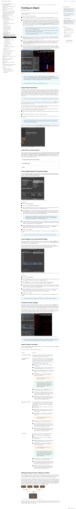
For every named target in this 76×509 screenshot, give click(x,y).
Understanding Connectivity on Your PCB (8, 23)
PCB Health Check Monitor (7, 28)
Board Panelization (5, 31)
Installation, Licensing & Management (8, 65)
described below (56, 17)
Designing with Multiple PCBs (7, 59)
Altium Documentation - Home (7, 71)
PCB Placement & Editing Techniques (8, 19)
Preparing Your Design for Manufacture (8, 58)
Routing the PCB (5, 24)
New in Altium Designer (6, 5)
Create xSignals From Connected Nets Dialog (69, 32)
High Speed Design (40, 4)
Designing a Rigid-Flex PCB (7, 32)
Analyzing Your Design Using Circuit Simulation (9, 12)
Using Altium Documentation (7, 68)
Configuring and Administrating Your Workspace (9, 64)
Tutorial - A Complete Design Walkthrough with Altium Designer (9, 7)
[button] (40, 159)
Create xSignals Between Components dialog (48, 362)
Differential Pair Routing (7, 42)
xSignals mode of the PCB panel (28, 25)
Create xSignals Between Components (42, 359)
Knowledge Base (5, 72)
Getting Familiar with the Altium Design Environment (8, 9)
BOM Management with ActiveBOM (7, 13)
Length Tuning (6, 45)
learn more (46, 83)
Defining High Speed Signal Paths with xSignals (50, 4)
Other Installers (69, 23)
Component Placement (6, 22)
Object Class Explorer (48, 226)
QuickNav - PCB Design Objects (7, 53)
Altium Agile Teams (68, 10)
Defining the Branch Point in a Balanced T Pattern (67, 36)
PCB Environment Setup (6, 18)
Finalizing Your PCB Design (6, 27)
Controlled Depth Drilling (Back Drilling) (9, 46)
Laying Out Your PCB (34, 4)
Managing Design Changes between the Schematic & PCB (8, 15)
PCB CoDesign (5, 49)
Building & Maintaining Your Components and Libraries (9, 63)
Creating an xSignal (7, 37)
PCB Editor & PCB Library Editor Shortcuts (9, 50)
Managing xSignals (7, 38)
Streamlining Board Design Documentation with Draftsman (9, 56)
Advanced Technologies (6, 48)
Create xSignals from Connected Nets (43, 403)
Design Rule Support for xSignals (9, 39)
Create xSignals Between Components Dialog (69, 30)
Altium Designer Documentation (27, 4)
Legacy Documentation (71, 22)
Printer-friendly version (72, 508)
